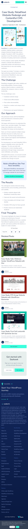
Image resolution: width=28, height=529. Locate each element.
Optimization (17, 438)
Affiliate (3, 507)
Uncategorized (14, 7)
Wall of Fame (4, 449)
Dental (3, 476)
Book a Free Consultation (20, 476)
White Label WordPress (7, 491)
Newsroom (4, 433)
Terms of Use (17, 463)
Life (2, 441)
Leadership (4, 436)
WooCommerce (18, 446)
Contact (16, 474)
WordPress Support (19, 449)
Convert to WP (17, 444)
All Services (17, 454)
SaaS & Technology (6, 504)
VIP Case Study (14, 228)
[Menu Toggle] (26, 2)
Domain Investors (5, 509)
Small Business (5, 463)
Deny (17, 527)
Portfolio (3, 454)
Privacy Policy (17, 466)
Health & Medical (5, 469)
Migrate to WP (17, 441)
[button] (11, 231)
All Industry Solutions (6, 484)
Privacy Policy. (20, 524)
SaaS (2, 466)
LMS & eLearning (5, 471)
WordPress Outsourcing (7, 493)
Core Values (4, 438)
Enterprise (3, 461)
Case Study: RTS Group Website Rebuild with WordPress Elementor (13, 297)
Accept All (12, 527)
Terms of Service (18, 461)
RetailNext (4, 48)
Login (15, 469)
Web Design (17, 436)
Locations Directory (6, 446)
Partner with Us (5, 512)
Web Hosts (4, 496)
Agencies (3, 499)
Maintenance (17, 452)
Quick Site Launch (18, 430)
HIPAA (3, 482)
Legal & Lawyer (5, 474)
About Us (3, 430)
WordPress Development (20, 433)
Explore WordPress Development (14, 176)
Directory (3, 479)
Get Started (17, 471)
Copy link (5, 231)
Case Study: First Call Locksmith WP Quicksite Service (13, 332)
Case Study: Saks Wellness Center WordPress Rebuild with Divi (13, 261)
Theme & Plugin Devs (6, 501)
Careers (3, 444)
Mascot (3, 452)
